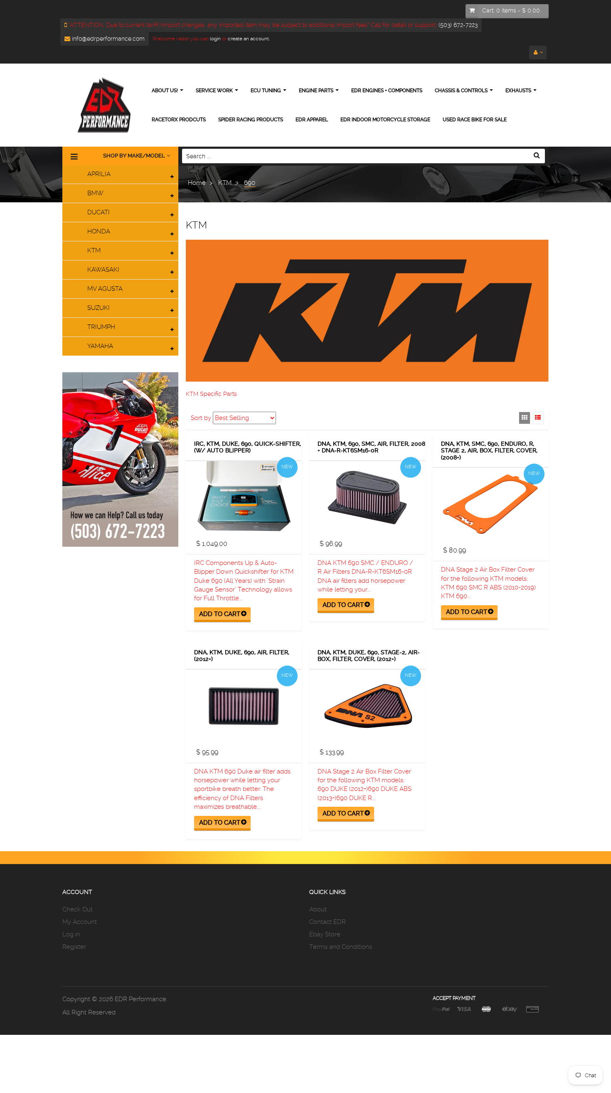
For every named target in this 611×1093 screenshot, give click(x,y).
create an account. (249, 39)
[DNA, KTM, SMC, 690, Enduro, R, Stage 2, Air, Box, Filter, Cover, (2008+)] (491, 504)
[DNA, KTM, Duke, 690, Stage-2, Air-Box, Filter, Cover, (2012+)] (367, 706)
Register (74, 947)
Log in (71, 934)
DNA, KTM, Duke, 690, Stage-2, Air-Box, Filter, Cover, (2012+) (369, 656)
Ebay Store (324, 934)
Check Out (77, 909)
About (318, 909)
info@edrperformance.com (107, 38)
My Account (79, 922)
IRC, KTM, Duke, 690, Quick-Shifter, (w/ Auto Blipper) (247, 447)
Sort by (201, 418)
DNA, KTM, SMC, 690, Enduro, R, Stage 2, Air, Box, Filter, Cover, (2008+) (489, 450)
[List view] (538, 418)
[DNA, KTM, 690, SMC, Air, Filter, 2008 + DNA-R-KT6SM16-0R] (367, 497)
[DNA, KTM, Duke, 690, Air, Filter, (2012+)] (244, 706)
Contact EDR (327, 922)
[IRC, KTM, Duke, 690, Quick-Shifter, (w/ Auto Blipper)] (244, 497)
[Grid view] (524, 418)
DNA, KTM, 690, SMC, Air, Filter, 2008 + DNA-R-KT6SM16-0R (371, 447)
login (215, 39)
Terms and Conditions (340, 947)
